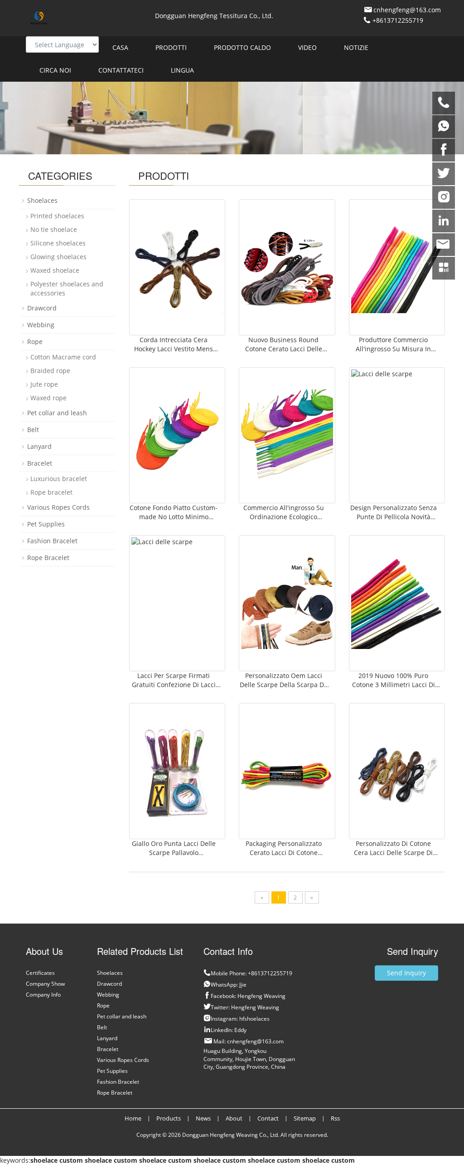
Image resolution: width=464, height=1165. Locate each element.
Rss (335, 1118)
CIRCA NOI (55, 70)
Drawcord (42, 308)
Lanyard (39, 446)
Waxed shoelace (54, 270)
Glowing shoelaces (58, 256)
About (234, 1118)
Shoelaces (42, 200)
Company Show (45, 984)
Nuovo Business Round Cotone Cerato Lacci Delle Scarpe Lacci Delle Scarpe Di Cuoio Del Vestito (283, 353)
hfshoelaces (254, 1018)
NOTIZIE (356, 47)
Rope (35, 341)
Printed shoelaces (57, 215)
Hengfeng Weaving (261, 996)
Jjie (242, 984)
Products (168, 1118)
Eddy (240, 1030)
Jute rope (44, 384)
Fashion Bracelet (52, 540)
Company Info (43, 994)
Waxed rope (48, 397)
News (203, 1118)
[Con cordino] (177, 435)
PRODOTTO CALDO (242, 47)
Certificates (40, 973)
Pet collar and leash (57, 412)
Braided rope (50, 370)
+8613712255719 (397, 20)
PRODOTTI (171, 47)
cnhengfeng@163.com (407, 9)
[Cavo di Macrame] (397, 267)
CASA (120, 47)
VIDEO (307, 47)
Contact (268, 1118)
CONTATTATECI (121, 70)
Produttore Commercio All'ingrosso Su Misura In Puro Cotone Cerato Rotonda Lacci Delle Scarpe (393, 353)
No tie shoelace (53, 229)
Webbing (40, 324)
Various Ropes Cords (58, 507)
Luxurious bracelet (58, 478)
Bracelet (39, 463)
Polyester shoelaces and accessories (66, 288)
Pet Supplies (46, 524)
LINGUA (182, 70)
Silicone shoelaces (58, 243)
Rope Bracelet (48, 557)
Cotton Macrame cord (63, 357)
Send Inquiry (406, 972)
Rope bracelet (51, 492)
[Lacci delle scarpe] (177, 267)
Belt (33, 429)
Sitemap (305, 1118)
